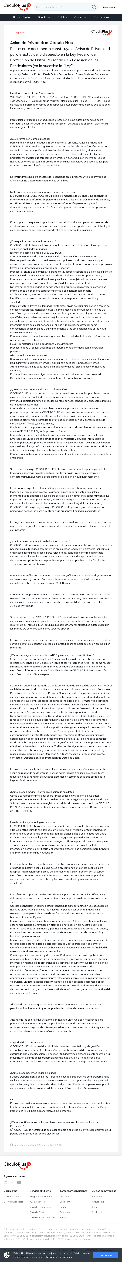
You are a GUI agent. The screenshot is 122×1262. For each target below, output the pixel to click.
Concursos (80, 17)
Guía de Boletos (38, 1212)
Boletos (62, 17)
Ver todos (65, 1196)
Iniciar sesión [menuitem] (109, 7)
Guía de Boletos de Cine (42, 1217)
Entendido (106, 1255)
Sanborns (65, 1212)
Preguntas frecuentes (41, 1196)
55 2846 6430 (77, 1235)
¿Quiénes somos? (13, 1196)
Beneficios (44, 17)
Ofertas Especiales (13, 1201)
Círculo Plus (10, 1190)
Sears (63, 1207)
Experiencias (101, 17)
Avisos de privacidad (104, 1190)
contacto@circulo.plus (43, 1235)
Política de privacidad (25, 1257)
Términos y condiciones (73, 1190)
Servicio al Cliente (40, 1190)
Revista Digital (21, 17)
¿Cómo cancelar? (38, 1201)
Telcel (63, 1217)
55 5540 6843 (24, 1235)
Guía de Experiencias (40, 1207)
